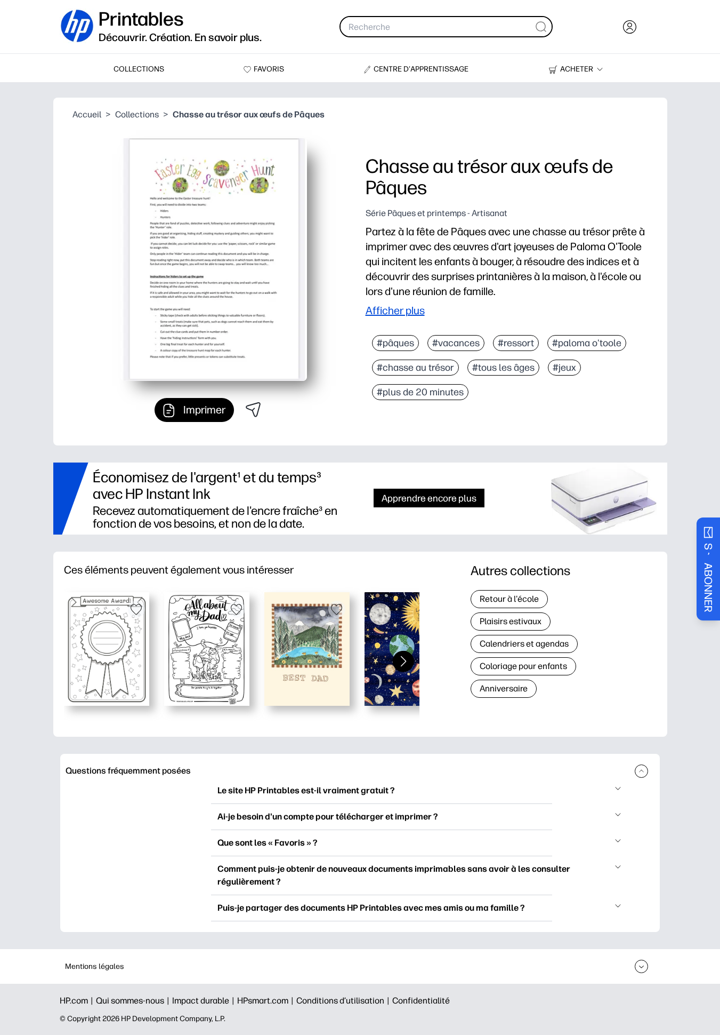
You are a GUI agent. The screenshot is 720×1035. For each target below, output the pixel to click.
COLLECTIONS (139, 69)
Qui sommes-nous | (134, 1001)
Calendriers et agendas (524, 644)
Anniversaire (504, 688)
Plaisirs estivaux (510, 621)
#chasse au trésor (415, 367)
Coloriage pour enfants (523, 666)
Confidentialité (421, 1001)
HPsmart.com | (266, 1001)
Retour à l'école (509, 599)
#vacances (456, 343)
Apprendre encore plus (429, 498)
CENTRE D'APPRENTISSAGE (421, 69)
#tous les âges (503, 367)
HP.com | (78, 1001)
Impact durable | (204, 1001)
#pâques (395, 343)
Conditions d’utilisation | (344, 1001)
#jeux (564, 367)
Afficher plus (395, 310)
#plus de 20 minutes (420, 392)
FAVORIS (269, 69)
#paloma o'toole (586, 343)
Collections (137, 114)
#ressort (516, 343)
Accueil (86, 114)
